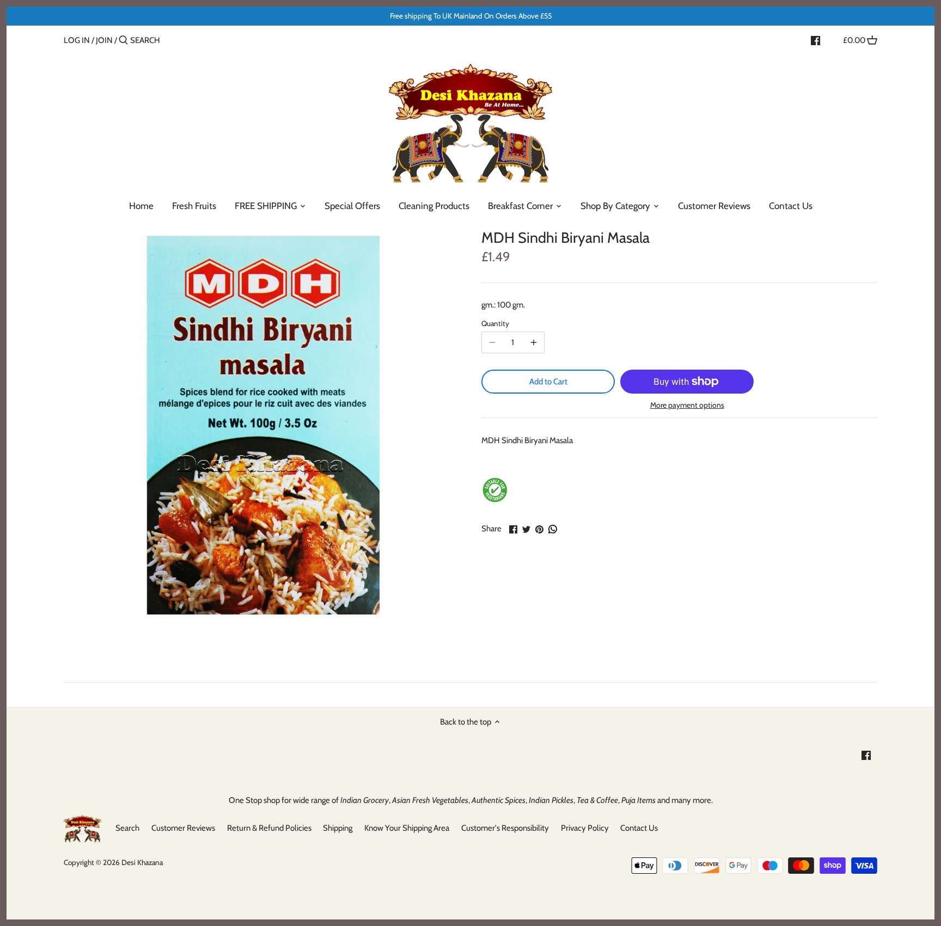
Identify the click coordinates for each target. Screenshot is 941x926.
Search (127, 828)
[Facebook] (815, 39)
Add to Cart (548, 382)
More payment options (687, 405)
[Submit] (123, 40)
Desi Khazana (142, 862)
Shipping (337, 828)
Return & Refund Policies (269, 828)
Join (104, 40)
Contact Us (639, 828)
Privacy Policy (585, 828)
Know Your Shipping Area (406, 828)
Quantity (495, 323)
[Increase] (533, 342)
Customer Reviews (183, 828)
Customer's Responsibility (505, 828)
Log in (77, 40)
